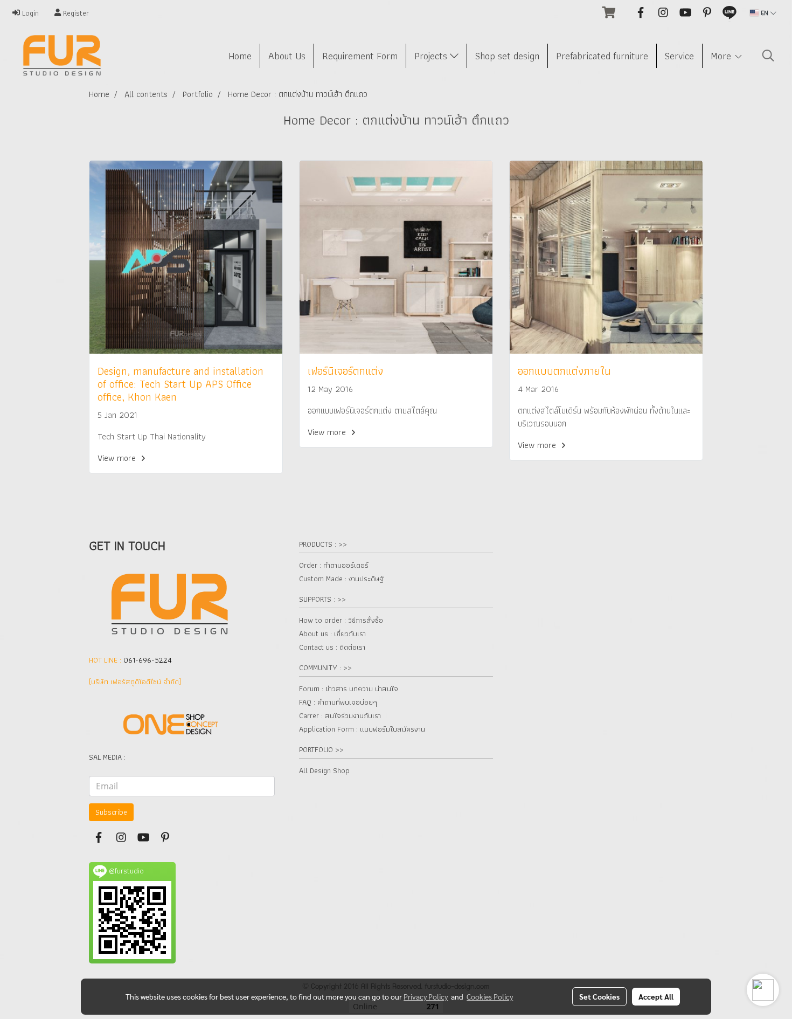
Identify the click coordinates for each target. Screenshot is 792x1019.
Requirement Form (360, 56)
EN (764, 13)
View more (118, 458)
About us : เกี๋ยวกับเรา (332, 633)
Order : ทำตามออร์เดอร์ (334, 565)
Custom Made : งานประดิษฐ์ (341, 578)
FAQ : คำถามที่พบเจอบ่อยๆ (338, 702)
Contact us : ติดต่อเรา (332, 647)
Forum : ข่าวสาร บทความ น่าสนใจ (348, 688)
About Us (286, 56)
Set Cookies (599, 996)
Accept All (655, 996)
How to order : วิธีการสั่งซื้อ (341, 620)
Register (75, 13)
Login (29, 13)
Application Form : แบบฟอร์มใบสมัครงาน (362, 729)
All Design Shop (324, 770)
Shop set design (507, 56)
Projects (432, 56)
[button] (768, 55)
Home (240, 56)
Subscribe (111, 812)
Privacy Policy (426, 996)
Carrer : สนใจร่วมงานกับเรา (340, 715)
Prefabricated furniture (602, 56)
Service (679, 56)
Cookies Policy (490, 996)
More (722, 56)
